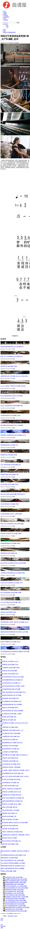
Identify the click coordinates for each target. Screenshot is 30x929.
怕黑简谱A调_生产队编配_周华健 (9, 454)
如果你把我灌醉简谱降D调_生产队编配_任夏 (12, 679)
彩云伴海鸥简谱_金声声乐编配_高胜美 (10, 667)
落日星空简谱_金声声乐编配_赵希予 (9, 828)
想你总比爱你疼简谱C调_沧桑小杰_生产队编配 (12, 676)
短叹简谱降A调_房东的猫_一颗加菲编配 (10, 767)
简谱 (4, 18)
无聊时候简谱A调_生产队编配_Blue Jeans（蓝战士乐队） (14, 376)
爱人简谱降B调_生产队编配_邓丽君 (9, 727)
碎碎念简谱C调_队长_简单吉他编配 (14, 909)
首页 (4, 11)
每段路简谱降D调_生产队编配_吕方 (9, 445)
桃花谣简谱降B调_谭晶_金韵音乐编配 (14, 884)
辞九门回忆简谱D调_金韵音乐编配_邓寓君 (11, 592)
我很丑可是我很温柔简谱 (9, 32)
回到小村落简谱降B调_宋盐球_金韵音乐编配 (16, 902)
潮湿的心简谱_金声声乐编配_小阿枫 (9, 844)
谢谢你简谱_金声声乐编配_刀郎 (8, 816)
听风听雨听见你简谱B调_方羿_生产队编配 (11, 695)
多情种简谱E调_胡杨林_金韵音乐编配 (14, 889)
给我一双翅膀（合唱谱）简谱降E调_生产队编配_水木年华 (15, 770)
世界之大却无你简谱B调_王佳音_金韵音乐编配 (12, 860)
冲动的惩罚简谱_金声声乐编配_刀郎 (9, 474)
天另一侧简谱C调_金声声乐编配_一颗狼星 (11, 713)
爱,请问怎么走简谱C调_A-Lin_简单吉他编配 (16, 886)
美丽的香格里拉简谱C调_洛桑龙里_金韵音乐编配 (17, 907)
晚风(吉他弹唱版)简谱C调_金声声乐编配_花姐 (12, 773)
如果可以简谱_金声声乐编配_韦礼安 (9, 673)
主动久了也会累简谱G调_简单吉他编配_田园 (12, 405)
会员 (5, 24)
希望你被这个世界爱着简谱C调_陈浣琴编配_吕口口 (13, 435)
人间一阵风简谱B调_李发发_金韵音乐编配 (15, 900)
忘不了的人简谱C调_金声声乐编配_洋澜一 (11, 602)
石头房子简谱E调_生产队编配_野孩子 (10, 504)
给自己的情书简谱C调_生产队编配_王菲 (10, 682)
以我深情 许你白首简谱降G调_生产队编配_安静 (12, 797)
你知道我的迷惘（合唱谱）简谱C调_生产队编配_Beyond (14, 622)
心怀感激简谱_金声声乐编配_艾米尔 (9, 664)
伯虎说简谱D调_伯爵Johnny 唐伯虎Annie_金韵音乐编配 (14, 822)
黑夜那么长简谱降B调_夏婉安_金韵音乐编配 (16, 880)
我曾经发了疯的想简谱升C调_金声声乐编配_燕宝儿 (13, 692)
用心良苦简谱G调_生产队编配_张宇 (9, 739)
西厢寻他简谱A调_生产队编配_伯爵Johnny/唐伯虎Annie (14, 754)
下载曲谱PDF (15, 335)
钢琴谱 (5, 14)
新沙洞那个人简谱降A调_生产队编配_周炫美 (12, 831)
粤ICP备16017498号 (12, 916)
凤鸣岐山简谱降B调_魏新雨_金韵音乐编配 (15, 882)
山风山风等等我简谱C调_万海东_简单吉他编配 (16, 887)
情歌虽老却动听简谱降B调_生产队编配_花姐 (12, 801)
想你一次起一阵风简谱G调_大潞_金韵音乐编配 (12, 523)
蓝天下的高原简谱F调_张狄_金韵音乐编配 (15, 905)
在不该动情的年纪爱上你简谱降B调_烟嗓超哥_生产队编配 (15, 651)
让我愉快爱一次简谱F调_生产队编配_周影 (11, 788)
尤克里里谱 (6, 17)
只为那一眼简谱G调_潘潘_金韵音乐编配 (15, 895)
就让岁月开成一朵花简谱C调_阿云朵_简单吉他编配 (13, 563)
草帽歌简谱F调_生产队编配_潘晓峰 (9, 857)
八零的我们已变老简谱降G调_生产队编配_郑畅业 (13, 572)
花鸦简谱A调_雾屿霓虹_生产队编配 (9, 819)
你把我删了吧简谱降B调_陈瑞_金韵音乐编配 (16, 879)
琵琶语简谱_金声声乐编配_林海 (8, 716)
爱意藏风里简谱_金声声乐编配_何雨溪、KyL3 (12, 730)
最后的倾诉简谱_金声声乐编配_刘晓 (9, 698)
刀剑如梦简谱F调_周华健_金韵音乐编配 (15, 898)
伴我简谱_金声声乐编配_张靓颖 (8, 871)
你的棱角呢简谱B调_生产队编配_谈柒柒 (10, 543)
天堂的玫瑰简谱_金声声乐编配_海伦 (9, 761)
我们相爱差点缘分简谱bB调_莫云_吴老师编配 (12, 425)
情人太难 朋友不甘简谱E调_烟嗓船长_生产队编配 (13, 863)
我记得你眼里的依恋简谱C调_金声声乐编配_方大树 (13, 855)
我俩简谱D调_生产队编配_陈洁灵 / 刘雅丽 (11, 804)
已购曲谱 (5, 19)
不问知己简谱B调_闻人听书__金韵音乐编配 (11, 513)
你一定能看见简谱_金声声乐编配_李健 (10, 736)
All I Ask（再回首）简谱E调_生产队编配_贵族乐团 (13, 385)
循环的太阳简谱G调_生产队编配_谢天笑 (10, 764)
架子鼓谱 (5, 15)
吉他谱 (5, 12)
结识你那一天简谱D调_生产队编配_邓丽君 (11, 533)
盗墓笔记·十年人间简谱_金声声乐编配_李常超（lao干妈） (15, 776)
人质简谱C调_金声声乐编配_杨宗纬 (9, 707)
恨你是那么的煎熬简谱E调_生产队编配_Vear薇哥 (12, 686)
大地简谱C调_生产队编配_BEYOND (9, 661)
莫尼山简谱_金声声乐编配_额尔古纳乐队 (11, 779)
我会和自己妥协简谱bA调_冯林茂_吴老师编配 (12, 710)
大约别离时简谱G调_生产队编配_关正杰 (10, 415)
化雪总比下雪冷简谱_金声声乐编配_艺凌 (11, 840)
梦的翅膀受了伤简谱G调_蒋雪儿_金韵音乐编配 (16, 896)
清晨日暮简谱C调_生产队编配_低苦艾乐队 (11, 794)
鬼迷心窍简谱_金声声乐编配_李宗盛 (9, 785)
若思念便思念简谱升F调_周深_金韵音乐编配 (16, 911)
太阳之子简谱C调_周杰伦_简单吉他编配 (10, 733)
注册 (7, 27)
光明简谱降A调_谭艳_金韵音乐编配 (14, 877)
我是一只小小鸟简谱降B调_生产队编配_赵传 (12, 356)
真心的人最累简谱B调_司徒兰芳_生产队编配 (12, 395)
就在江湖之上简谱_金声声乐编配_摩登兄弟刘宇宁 (13, 494)
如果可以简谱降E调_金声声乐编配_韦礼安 (11, 701)
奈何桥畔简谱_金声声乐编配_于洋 (9, 813)
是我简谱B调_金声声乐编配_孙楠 (9, 553)
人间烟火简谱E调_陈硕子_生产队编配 (10, 810)
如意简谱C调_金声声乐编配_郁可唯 (9, 758)
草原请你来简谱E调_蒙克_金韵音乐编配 (15, 903)
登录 (7, 25)
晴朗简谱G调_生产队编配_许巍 (8, 719)
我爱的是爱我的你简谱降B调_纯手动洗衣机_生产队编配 (14, 631)
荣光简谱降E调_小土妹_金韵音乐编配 (14, 893)
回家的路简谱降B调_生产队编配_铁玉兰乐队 (12, 742)
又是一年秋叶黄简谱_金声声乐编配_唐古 (11, 464)
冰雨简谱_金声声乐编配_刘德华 (8, 612)
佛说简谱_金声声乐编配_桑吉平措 (9, 807)
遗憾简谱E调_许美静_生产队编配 (9, 837)
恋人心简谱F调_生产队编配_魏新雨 (9, 751)
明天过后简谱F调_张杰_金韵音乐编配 (14, 891)
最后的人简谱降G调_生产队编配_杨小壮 (10, 641)
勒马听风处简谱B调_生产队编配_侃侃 (10, 748)
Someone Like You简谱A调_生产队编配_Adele (12, 582)
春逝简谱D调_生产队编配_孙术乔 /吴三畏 (11, 791)
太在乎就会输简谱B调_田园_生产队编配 (10, 689)
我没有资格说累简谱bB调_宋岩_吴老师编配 (11, 704)
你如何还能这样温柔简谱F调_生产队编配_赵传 (12, 346)
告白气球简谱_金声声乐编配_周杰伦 (9, 484)
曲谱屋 (11, 913)
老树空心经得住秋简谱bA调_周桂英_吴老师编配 (12, 868)
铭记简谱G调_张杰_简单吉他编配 (9, 670)
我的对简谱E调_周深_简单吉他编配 (9, 745)
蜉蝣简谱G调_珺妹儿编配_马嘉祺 (9, 366)
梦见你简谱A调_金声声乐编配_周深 (9, 825)
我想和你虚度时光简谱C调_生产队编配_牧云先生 (13, 865)
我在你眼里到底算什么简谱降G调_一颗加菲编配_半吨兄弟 (15, 834)
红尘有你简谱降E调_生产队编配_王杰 (10, 782)
